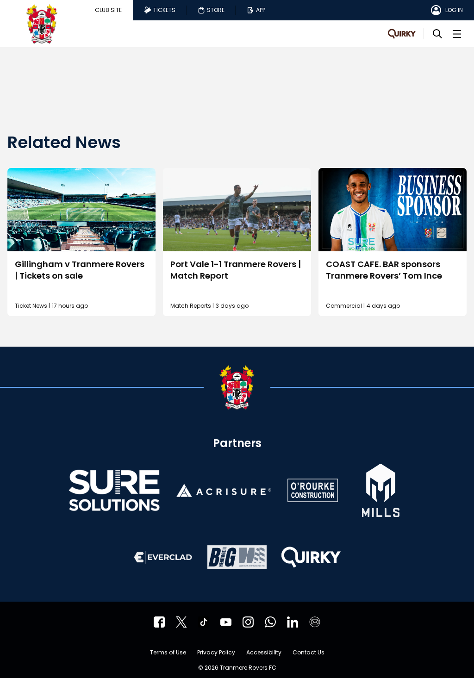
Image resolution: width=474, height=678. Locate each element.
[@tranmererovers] (203, 622)
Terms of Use (168, 653)
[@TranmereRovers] (181, 622)
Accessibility (263, 653)
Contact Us (308, 653)
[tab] (108, 10)
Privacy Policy (216, 653)
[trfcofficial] (159, 622)
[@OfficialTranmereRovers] (225, 622)
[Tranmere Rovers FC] (270, 622)
